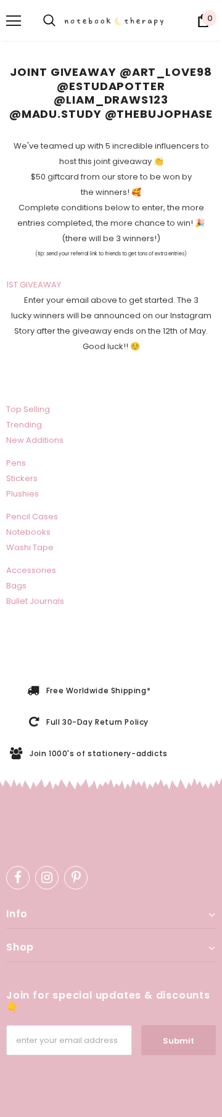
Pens (16, 463)
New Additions (35, 440)
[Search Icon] (49, 21)
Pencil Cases (32, 516)
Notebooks (28, 532)
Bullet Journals (35, 601)
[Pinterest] (76, 877)
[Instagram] (47, 877)
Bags (16, 585)
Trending (24, 425)
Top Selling (28, 409)
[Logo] (116, 21)
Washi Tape (30, 547)
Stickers (22, 478)
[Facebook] (18, 877)
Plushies (22, 494)
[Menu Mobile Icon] (13, 21)
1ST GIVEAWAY (33, 285)
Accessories (31, 570)
